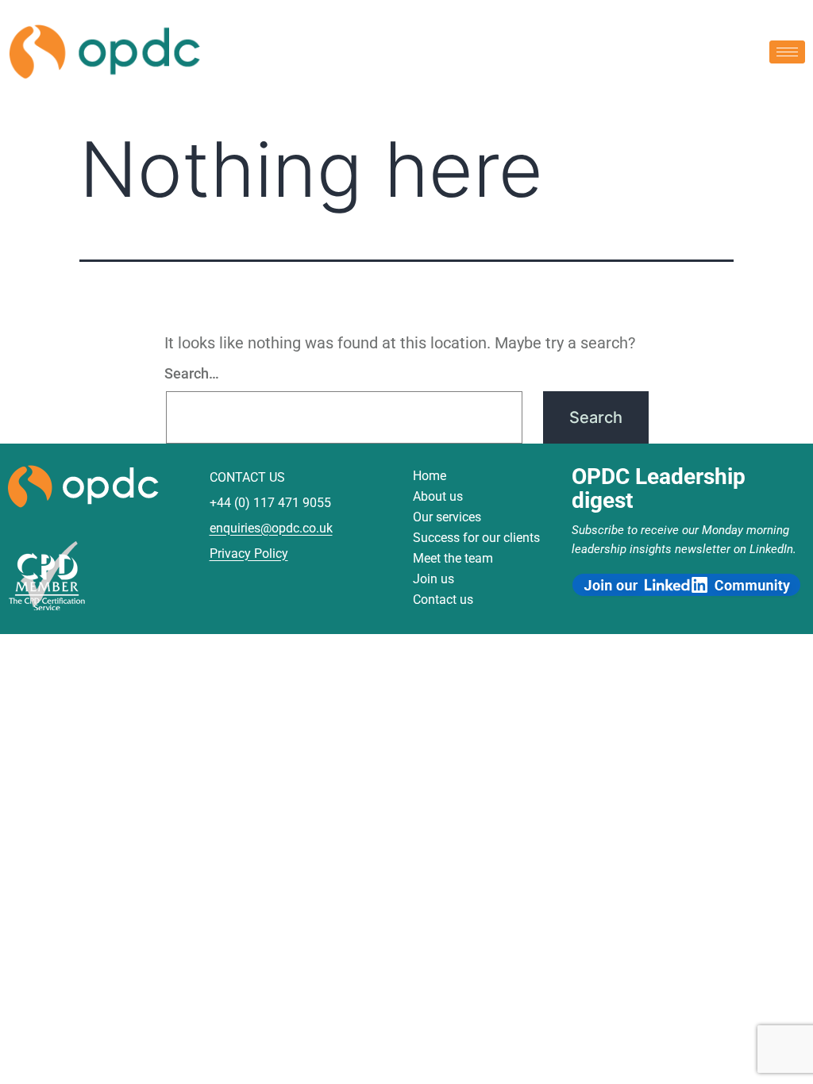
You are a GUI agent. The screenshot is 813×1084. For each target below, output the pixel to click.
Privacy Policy (249, 553)
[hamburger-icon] (787, 51)
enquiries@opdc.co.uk (271, 528)
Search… (191, 373)
